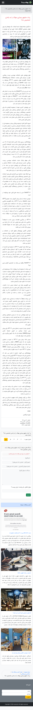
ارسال (28, 495)
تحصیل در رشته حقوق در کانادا (24, 573)
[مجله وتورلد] (26, 2)
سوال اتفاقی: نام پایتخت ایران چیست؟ (21, 487)
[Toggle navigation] (3, 2)
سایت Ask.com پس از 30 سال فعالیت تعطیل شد (20, 533)
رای (6, 439)
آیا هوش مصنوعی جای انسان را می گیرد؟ (22, 613)
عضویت (28, 697)
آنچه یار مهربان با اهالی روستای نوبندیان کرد (21, 653)
